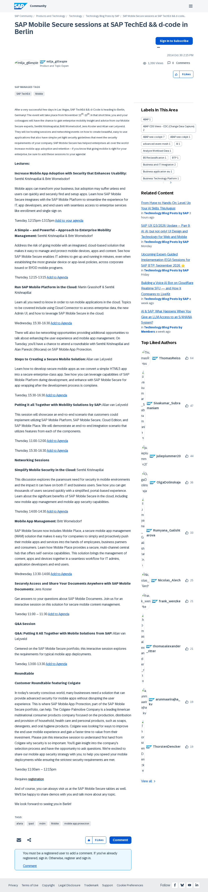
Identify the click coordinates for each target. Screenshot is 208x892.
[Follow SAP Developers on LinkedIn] (196, 885)
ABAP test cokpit (179, 137)
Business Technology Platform (160, 178)
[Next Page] (170, 182)
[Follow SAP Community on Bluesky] (182, 885)
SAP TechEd (23, 93)
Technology (75, 16)
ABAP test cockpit (152, 137)
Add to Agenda (57, 277)
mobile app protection (76, 823)
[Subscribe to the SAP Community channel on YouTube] (189, 885)
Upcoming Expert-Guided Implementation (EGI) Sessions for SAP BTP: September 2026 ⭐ (165, 260)
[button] (176, 74)
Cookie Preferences (130, 885)
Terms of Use (30, 885)
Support (107, 885)
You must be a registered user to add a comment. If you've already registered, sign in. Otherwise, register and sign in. (70, 855)
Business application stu (156, 171)
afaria (19, 823)
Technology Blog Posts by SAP (102, 16)
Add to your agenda (69, 220)
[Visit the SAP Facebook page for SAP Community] (175, 885)
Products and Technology (50, 16)
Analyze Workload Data (156, 150)
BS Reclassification (153, 157)
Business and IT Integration (158, 164)
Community (38, 6)
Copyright (48, 885)
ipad (31, 823)
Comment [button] (120, 840)
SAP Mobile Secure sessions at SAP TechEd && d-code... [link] (154, 16)
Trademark (91, 885)
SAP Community (23, 16)
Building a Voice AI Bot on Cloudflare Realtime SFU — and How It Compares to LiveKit (167, 288)
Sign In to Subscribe (174, 41)
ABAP (146, 119)
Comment (30, 866)
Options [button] (158, 48)
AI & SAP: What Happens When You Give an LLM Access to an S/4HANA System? (166, 317)
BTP (174, 157)
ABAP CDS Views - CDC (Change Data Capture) (168, 126)
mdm (42, 823)
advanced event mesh (155, 143)
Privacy (13, 885)
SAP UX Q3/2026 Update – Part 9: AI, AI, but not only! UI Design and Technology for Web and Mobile (165, 231)
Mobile (39, 93)
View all (146, 781)
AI (177, 143)
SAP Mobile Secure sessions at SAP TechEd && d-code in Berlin (101, 28)
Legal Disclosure (69, 885)
